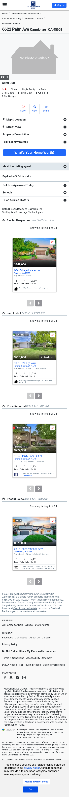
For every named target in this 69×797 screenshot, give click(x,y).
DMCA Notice (9, 664)
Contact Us (21, 637)
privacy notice (32, 767)
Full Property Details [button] (15, 142)
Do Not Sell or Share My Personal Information (29, 651)
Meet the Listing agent (17, 166)
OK (30, 789)
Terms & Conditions (13, 657)
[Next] (38, 303)
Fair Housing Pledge (30, 664)
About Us (34, 637)
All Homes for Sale (12, 624)
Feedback (7, 637)
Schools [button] (8, 192)
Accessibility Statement (39, 657)
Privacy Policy (9, 644)
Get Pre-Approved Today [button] (18, 185)
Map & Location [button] (16, 119)
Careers (46, 637)
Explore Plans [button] (39, 737)
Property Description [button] (16, 134)
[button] (59, 5)
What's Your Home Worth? (34, 153)
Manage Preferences (36, 781)
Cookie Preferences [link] (54, 664)
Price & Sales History (16, 200)
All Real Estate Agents (37, 624)
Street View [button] (13, 127)
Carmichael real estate (25, 608)
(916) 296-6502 (27, 475)
